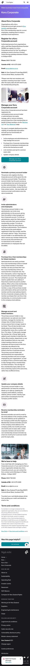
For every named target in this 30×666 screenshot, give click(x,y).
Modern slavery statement (9, 636)
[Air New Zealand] (2, 2)
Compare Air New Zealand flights (11, 595)
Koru (2, 560)
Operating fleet (6, 580)
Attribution (4, 653)
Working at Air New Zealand (10, 603)
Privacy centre (5, 625)
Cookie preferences (7, 649)
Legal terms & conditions (9, 622)
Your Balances (11, 124)
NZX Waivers (5, 591)
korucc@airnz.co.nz (12, 68)
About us (4, 573)
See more (8, 662)
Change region (6, 644)
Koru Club (4, 531)
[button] (21, 659)
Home (3, 557)
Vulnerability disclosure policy (10, 633)
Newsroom (4, 587)
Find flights (9, 2)
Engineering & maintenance (10, 610)
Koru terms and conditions (17, 531)
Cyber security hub (7, 629)
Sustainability (5, 576)
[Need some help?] (27, 550)
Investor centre (6, 584)
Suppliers (4, 606)
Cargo (3, 614)
